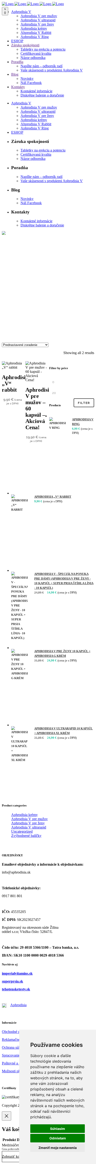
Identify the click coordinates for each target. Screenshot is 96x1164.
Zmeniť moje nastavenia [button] (57, 1148)
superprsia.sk (12, 981)
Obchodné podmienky (18, 1032)
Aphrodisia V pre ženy (28, 823)
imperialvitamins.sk (17, 973)
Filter (84, 403)
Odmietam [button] (57, 1138)
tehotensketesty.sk (16, 989)
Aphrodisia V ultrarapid (28, 827)
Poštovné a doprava (16, 1063)
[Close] (6, 1116)
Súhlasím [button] (57, 1129)
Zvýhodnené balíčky (26, 836)
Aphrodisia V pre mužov (29, 819)
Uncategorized (22, 831)
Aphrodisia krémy (24, 815)
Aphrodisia (18, 1005)
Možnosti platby (14, 1071)
